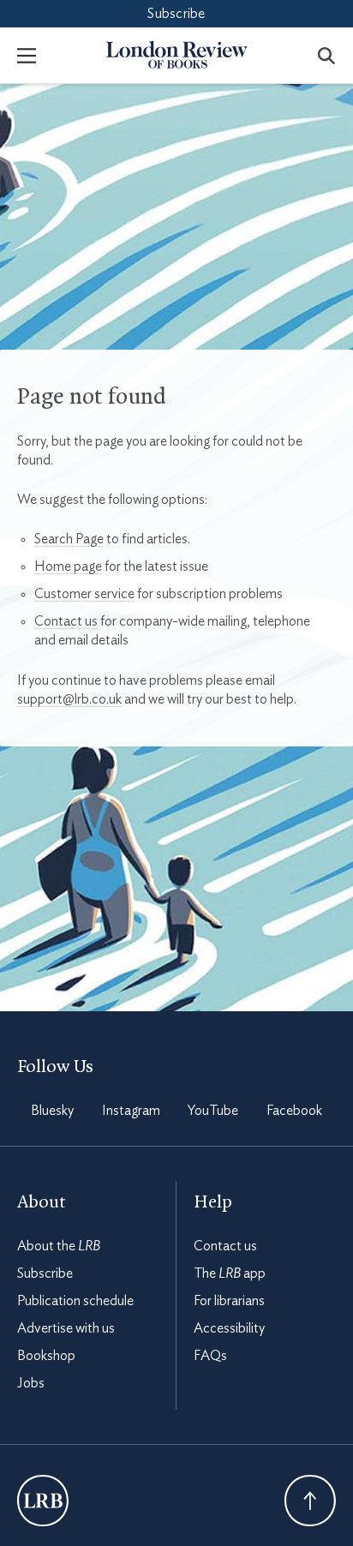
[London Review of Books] (43, 1500)
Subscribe (176, 14)
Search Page (69, 539)
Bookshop (46, 1356)
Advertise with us (66, 1328)
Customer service (84, 594)
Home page (68, 566)
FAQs (210, 1356)
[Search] (326, 55)
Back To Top (310, 1500)
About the (58, 1246)
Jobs (31, 1383)
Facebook (294, 1111)
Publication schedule (75, 1301)
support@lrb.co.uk (69, 699)
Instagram (131, 1111)
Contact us (66, 621)
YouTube (213, 1111)
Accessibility (229, 1328)
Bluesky (52, 1111)
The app (230, 1273)
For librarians (229, 1301)
